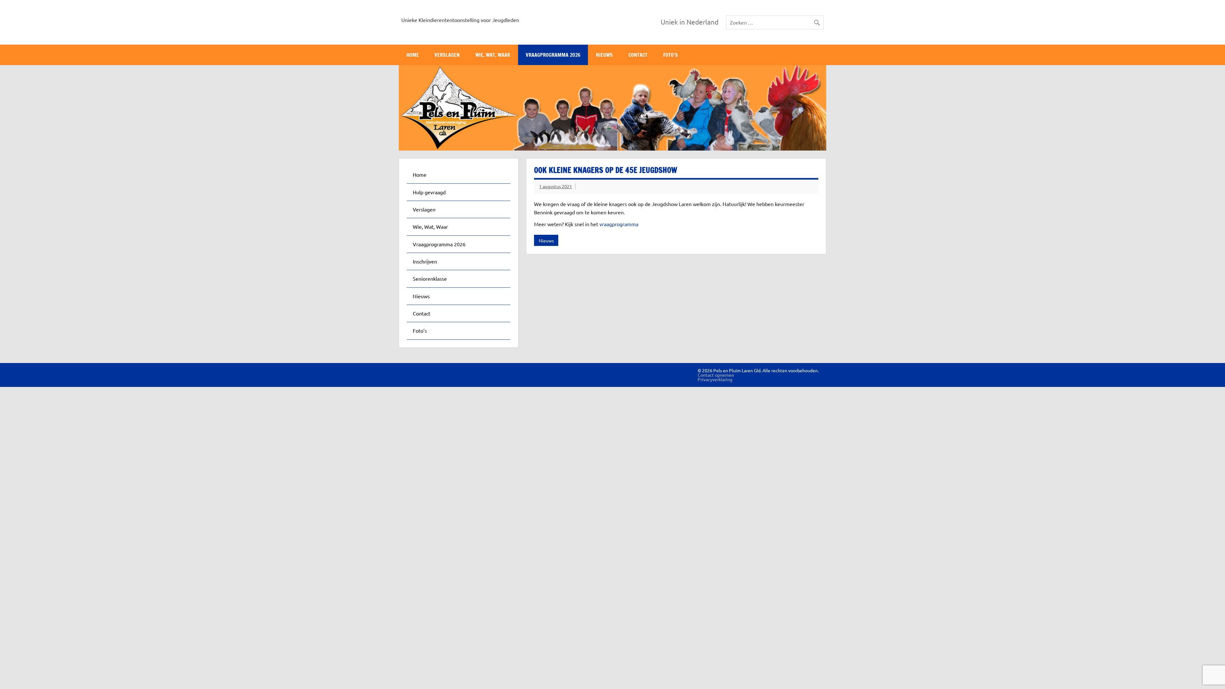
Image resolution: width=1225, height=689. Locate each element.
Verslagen (447, 54)
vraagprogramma (618, 224)
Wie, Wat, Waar (492, 54)
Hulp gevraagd (429, 192)
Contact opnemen (716, 375)
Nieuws (604, 54)
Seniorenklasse (430, 278)
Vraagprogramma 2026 (553, 54)
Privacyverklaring (715, 379)
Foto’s (670, 54)
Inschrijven (425, 261)
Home (412, 54)
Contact (638, 54)
